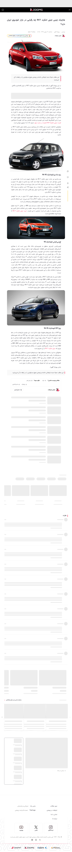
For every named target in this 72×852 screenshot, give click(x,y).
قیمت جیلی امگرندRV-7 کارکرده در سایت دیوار (47, 123)
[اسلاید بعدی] (2, 717)
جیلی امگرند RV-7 (50, 349)
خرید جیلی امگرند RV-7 (20, 211)
